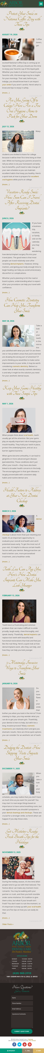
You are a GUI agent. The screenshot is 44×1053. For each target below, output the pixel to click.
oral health (28, 435)
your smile (6, 84)
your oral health (34, 906)
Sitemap (30, 1039)
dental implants (17, 263)
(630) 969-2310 (22, 973)
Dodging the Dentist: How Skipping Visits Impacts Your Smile (22, 753)
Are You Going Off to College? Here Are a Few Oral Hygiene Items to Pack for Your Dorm (22, 108)
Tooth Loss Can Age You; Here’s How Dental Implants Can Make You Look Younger (22, 577)
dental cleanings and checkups (19, 812)
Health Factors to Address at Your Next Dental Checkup (22, 495)
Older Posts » (7, 924)
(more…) (6, 92)
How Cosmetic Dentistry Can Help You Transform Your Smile (22, 305)
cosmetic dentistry (20, 366)
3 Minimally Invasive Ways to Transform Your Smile (22, 668)
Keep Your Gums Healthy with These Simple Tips (22, 390)
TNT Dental (32, 1041)
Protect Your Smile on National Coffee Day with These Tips (22, 19)
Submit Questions (21, 1031)
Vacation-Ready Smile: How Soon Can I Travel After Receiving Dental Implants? (22, 200)
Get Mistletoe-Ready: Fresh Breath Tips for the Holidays (22, 836)
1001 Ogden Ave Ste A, (22, 976)
